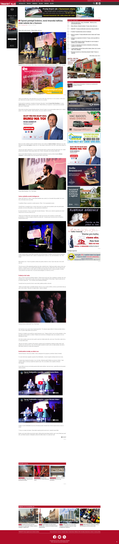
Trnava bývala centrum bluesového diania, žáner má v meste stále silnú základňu (85, 49)
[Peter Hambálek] (83, 154)
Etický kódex (71, 531)
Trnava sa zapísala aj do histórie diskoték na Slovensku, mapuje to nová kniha (84, 45)
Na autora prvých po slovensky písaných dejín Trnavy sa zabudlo (84, 52)
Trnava (20, 0)
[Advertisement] (30, 449)
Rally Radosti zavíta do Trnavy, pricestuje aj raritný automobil (89, 525)
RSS (79, 531)
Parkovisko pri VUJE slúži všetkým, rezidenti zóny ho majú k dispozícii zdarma (68, 526)
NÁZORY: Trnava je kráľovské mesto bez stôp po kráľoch (57, 479)
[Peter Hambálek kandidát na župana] (42, 126)
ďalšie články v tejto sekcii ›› (94, 55)
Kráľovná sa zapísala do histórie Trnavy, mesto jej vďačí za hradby (85, 38)
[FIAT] (83, 121)
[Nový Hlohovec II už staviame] (42, 80)
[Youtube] (99, 3)
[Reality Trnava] (83, 237)
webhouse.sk (65, 541)
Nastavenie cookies (89, 531)
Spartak (33, 0)
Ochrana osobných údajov (63, 531)
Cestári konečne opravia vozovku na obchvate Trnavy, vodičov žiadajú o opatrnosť (28, 526)
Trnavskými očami (24, 25)
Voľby (52, 0)
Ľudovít (99, 0)
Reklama (76, 531)
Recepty (38, 0)
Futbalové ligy (47, 0)
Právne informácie (53, 531)
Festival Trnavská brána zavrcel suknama (81, 31)
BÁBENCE (34, 3)
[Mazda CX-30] (12, 27)
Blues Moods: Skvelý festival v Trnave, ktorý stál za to (41, 479)
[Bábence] (83, 217)
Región (24, 0)
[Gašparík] (83, 175)
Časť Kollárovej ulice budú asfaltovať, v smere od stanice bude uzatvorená (48, 526)
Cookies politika (97, 531)
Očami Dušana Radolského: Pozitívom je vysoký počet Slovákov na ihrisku (85, 85)
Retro (42, 0)
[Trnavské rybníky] (59, 12)
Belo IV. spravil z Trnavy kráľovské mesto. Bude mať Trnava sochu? (85, 35)
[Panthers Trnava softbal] (83, 257)
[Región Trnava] (83, 197)
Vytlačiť (64, 437)
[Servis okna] (83, 138)
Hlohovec (29, 0)
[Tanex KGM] (83, 100)
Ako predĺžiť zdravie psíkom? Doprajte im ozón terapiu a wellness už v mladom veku (84, 42)
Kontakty (83, 531)
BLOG (20, 25)
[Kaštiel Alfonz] (83, 68)
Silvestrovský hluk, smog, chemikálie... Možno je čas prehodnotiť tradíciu (26, 479)
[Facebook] (97, 3)
